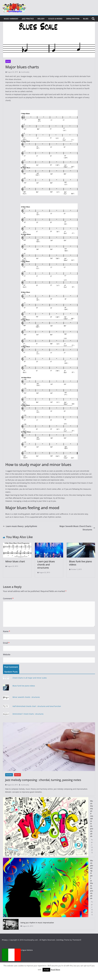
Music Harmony (11, 19)
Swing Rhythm (72, 19)
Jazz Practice (28, 19)
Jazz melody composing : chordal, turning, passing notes (43, 780)
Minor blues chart (15, 561)
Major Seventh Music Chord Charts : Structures (76, 528)
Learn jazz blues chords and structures (46, 564)
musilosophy (25, 72)
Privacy (5, 940)
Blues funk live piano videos (80, 563)
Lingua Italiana (27, 950)
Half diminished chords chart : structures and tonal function (37, 706)
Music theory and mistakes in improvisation (91, 818)
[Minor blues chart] (17, 544)
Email (6, 643)
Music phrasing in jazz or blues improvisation (91, 879)
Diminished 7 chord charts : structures (28, 714)
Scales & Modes (55, 19)
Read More (55, 969)
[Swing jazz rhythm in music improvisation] (11, 924)
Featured (9, 775)
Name (6, 631)
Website (6, 654)
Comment (8, 598)
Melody (41, 19)
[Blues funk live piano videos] (81, 544)
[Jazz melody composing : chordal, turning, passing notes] (49, 746)
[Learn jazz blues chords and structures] (49, 544)
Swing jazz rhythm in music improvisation (37, 922)
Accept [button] (46, 970)
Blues (85, 19)
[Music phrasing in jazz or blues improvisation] (45, 887)
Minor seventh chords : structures (26, 697)
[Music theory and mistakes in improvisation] (45, 826)
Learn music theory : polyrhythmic (21, 526)
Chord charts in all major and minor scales (30, 678)
